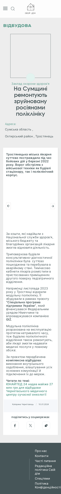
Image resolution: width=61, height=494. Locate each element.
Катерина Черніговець (23, 404)
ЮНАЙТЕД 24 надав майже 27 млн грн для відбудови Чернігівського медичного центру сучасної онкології (29, 389)
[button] (8, 206)
